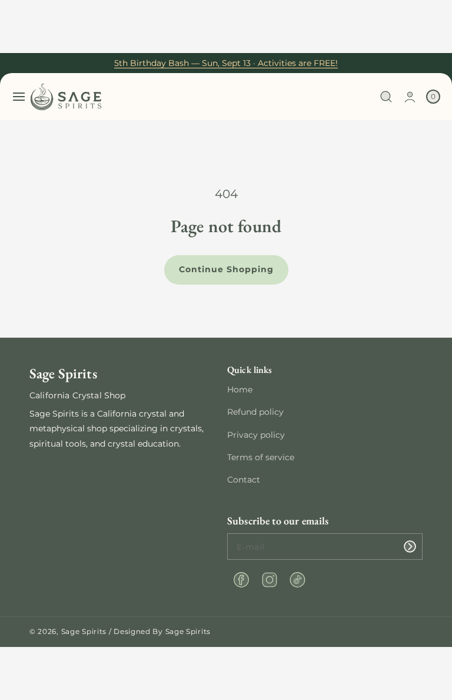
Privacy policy (256, 435)
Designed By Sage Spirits (162, 631)
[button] (19, 97)
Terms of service (260, 457)
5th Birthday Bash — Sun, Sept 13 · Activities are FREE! (226, 63)
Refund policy (255, 412)
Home (239, 389)
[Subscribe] (410, 546)
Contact (243, 479)
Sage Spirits (84, 631)
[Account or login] (410, 97)
